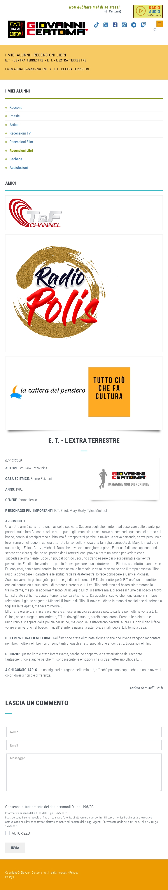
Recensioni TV (20, 133)
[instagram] (124, 26)
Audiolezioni (19, 167)
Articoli (15, 124)
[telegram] (133, 26)
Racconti (16, 107)
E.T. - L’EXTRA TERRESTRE (72, 69)
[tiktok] (96, 26)
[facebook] (115, 26)
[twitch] (143, 26)
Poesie (15, 116)
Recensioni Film (21, 142)
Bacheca (16, 159)
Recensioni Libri (21, 150)
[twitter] (105, 26)
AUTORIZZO (21, 833)
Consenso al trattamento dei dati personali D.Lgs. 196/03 (49, 806)
